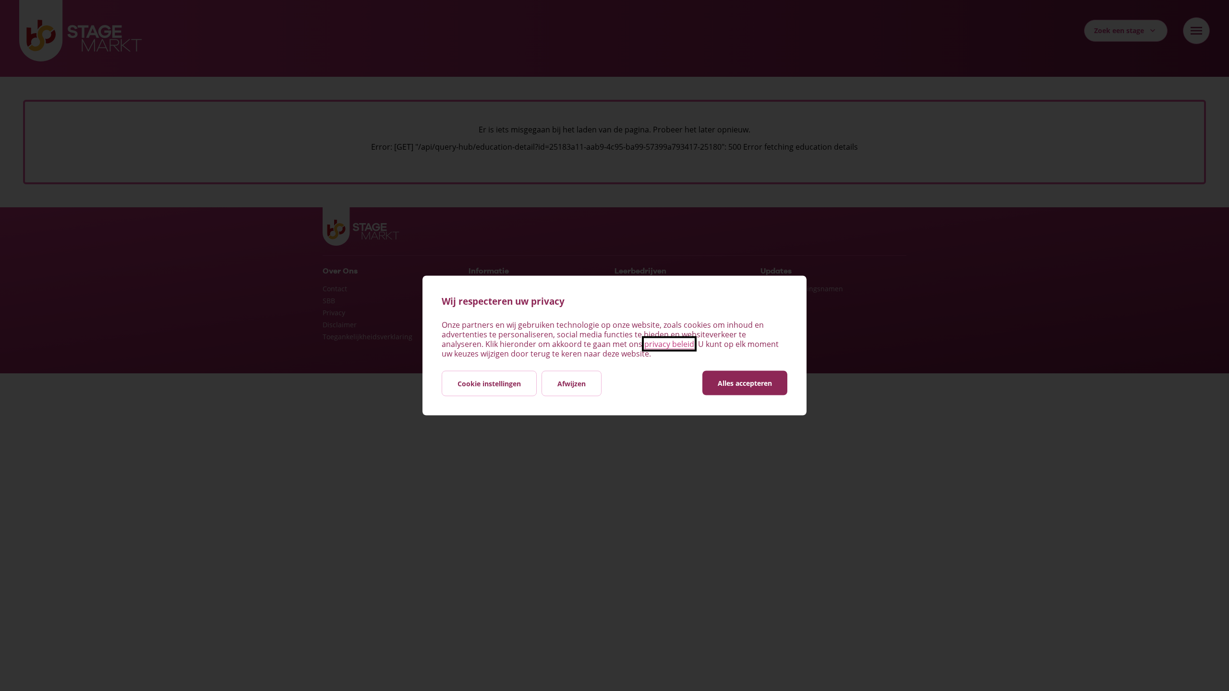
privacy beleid (669, 344)
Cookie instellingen (489, 383)
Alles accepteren (745, 383)
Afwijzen (571, 383)
